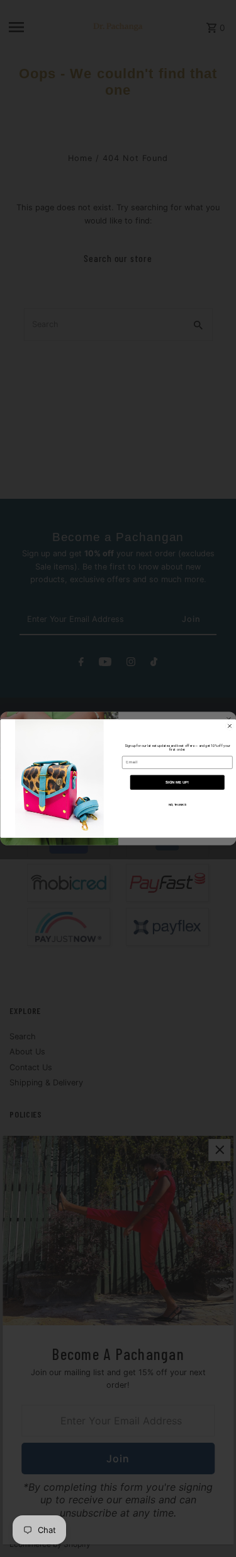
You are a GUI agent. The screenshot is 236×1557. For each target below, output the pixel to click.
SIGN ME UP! (177, 782)
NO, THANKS (177, 804)
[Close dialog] (229, 726)
